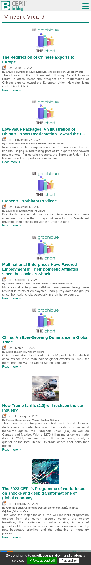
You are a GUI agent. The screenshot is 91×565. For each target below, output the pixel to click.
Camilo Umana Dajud (18, 283)
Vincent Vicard (24, 17)
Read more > (11, 90)
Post (10, 68)
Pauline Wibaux (50, 420)
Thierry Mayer (13, 420)
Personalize (69, 560)
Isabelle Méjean (56, 71)
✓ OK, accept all (42, 560)
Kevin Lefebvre (37, 71)
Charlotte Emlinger (17, 71)
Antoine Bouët (14, 507)
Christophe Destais (35, 507)
